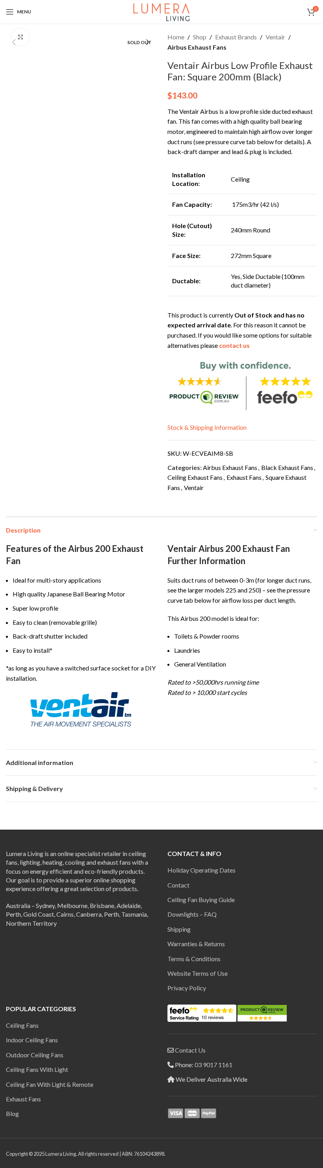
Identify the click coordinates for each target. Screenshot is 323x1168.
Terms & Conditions (194, 958)
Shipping (179, 929)
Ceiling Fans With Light (37, 1069)
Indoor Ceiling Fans (32, 1040)
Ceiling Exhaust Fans (195, 477)
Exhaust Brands (236, 37)
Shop (199, 37)
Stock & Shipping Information (207, 427)
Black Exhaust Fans (287, 467)
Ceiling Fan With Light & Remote (49, 1084)
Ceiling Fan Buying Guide (201, 899)
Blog (12, 1113)
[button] (14, 42)
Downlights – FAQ (192, 914)
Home (175, 37)
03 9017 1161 (213, 1064)
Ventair (275, 37)
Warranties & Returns (196, 943)
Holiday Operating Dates (201, 870)
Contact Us (190, 1050)
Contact (178, 885)
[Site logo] (161, 11)
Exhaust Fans (244, 477)
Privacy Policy (186, 988)
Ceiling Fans (22, 1025)
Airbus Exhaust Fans (196, 47)
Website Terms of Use (197, 973)
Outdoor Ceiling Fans (34, 1054)
